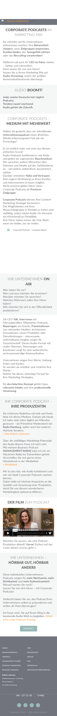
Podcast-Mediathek (11, 665)
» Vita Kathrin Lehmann (16, 434)
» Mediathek (10, 464)
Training (6, 657)
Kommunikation (9, 652)
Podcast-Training (10, 670)
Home (5, 648)
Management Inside (11, 661)
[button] (46, 22)
